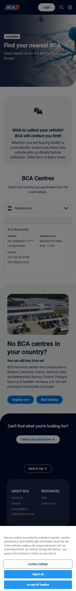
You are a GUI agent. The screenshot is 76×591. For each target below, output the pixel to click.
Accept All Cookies (38, 584)
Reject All (38, 574)
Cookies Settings (38, 563)
